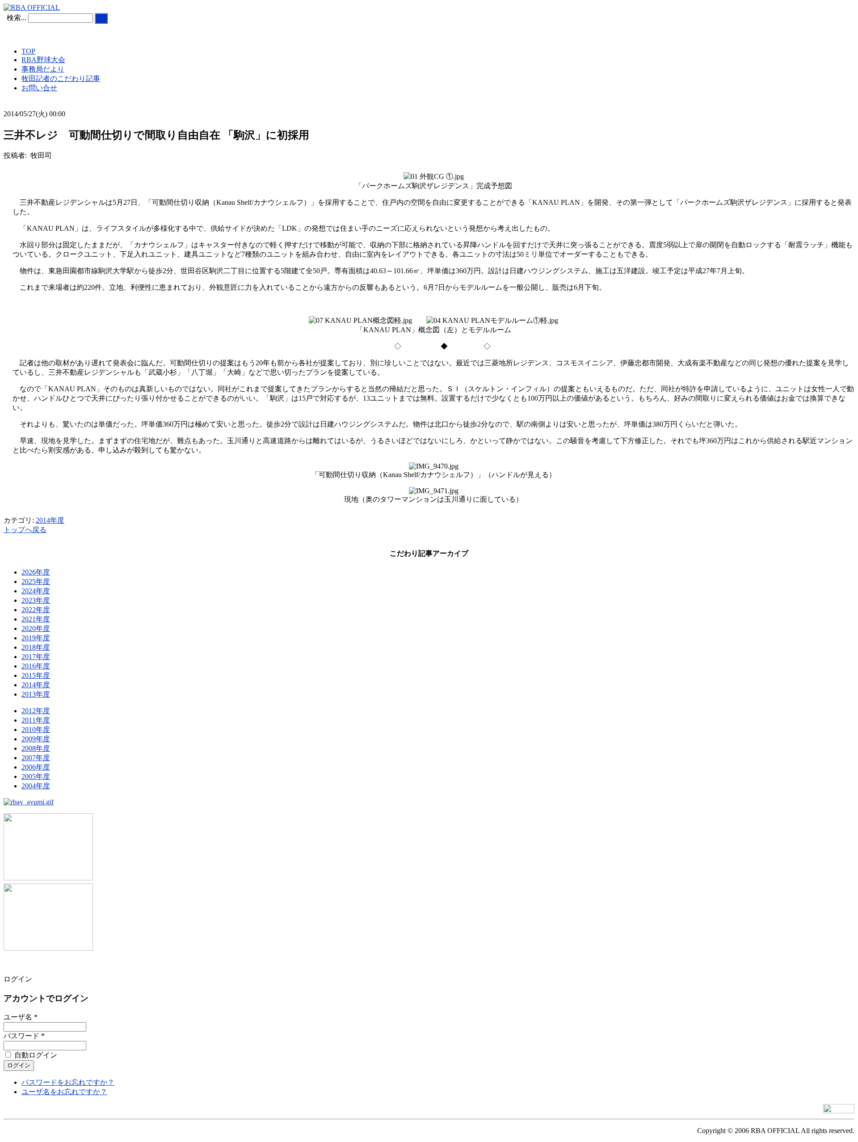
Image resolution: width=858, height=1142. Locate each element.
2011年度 (35, 720)
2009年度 (35, 739)
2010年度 (35, 729)
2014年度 (50, 520)
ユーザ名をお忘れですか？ (64, 1091)
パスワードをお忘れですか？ (67, 1082)
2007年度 (35, 757)
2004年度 (35, 786)
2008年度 (35, 748)
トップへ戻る (25, 529)
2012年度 (35, 711)
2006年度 (35, 767)
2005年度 (35, 776)
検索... (16, 17)
